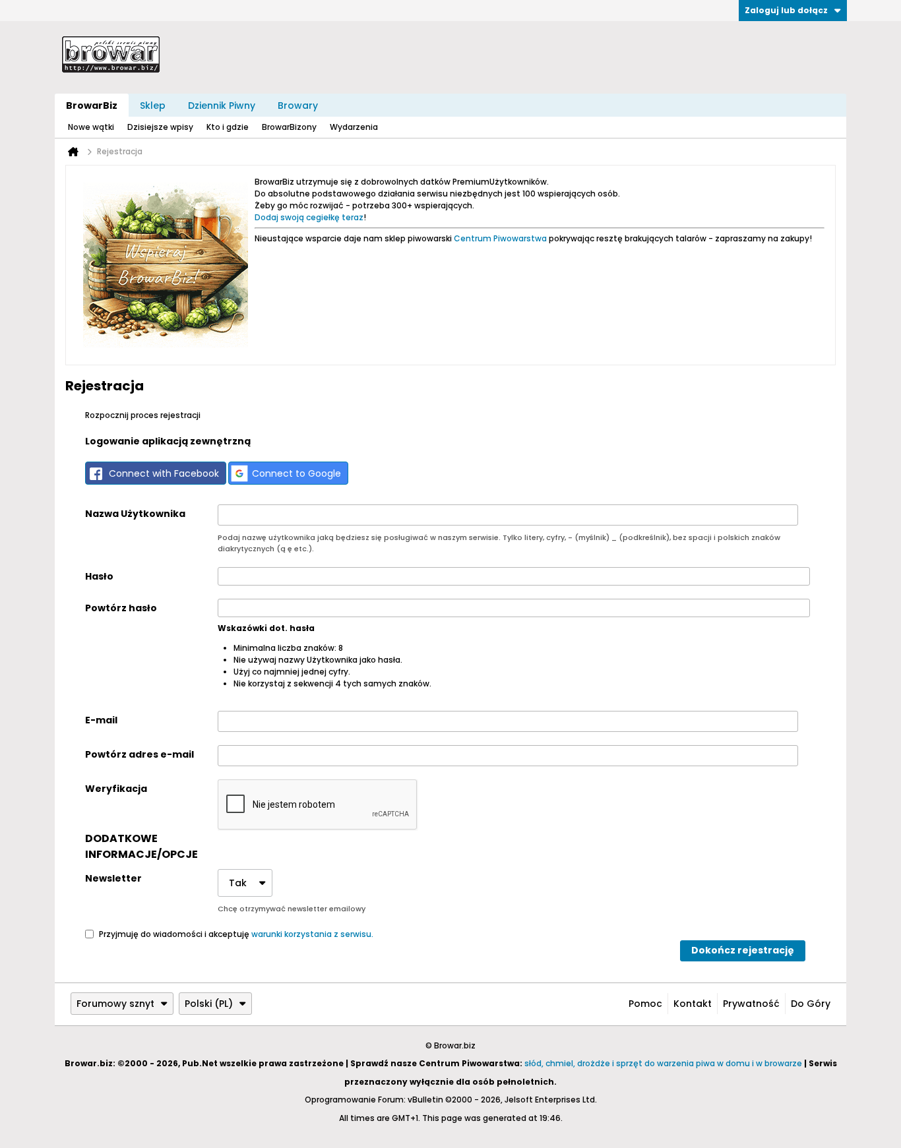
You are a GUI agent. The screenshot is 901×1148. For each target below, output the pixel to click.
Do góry (810, 1003)
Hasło (99, 576)
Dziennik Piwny (221, 105)
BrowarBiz (91, 105)
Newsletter (113, 878)
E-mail (101, 720)
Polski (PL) (209, 1003)
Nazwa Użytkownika (135, 513)
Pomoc (645, 1003)
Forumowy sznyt (115, 1003)
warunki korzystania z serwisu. (312, 933)
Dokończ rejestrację (742, 950)
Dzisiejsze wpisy (160, 127)
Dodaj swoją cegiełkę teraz (309, 217)
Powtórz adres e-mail (139, 754)
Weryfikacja (116, 788)
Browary (298, 105)
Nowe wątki (91, 127)
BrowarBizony (289, 127)
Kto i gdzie (227, 127)
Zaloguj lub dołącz (786, 10)
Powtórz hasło (121, 608)
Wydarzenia (354, 127)
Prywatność (751, 1003)
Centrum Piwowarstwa (500, 238)
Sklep (153, 105)
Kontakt (692, 1003)
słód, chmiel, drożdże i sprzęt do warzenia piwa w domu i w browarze (663, 1063)
